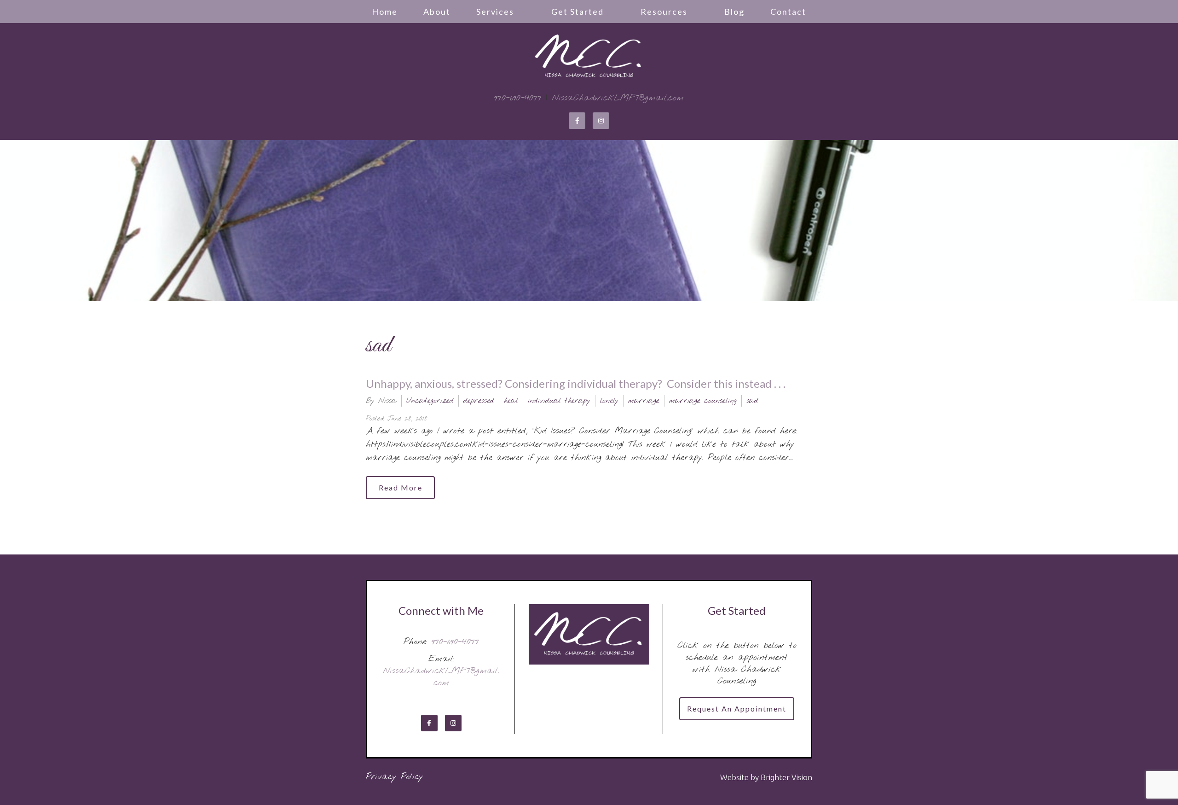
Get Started (577, 11)
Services (495, 11)
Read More (400, 487)
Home (385, 11)
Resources (664, 11)
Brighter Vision (786, 777)
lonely (609, 401)
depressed (478, 401)
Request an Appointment (736, 708)
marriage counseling (703, 401)
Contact (788, 11)
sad (752, 401)
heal (511, 401)
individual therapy (559, 401)
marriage (643, 401)
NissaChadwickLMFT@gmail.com (618, 98)
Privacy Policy (394, 777)
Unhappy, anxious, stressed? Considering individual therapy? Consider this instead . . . (575, 383)
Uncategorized (430, 401)
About (436, 11)
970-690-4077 (518, 98)
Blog (734, 11)
